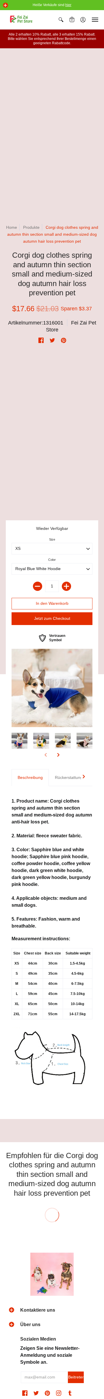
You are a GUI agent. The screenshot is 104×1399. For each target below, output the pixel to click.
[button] (5, 5)
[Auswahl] (66, 586)
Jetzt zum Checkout (52, 618)
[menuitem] (60, 19)
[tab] (30, 777)
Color (52, 559)
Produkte (31, 227)
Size (52, 539)
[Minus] (37, 586)
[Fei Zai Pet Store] (22, 19)
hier (68, 5)
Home (11, 227)
